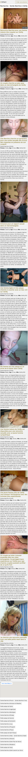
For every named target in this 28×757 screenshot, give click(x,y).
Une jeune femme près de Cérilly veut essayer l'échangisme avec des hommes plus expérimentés (13, 494)
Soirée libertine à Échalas (7, 715)
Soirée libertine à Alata (6, 735)
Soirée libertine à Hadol (20, 735)
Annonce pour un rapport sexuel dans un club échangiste (12, 225)
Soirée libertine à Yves (21, 700)
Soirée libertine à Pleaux (7, 730)
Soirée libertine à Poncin (7, 700)
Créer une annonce (21, 2)
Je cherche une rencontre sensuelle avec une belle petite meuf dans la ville (13, 639)
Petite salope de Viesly (6, 747)
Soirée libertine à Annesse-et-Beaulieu (10, 703)
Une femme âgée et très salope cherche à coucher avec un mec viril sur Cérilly (13, 290)
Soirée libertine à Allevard (7, 738)
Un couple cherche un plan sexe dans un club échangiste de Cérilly (13, 84)
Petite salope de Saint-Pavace (8, 732)
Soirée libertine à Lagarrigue (8, 709)
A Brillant (3, 2)
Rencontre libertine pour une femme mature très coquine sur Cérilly (13, 31)
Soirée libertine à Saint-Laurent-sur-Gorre (11, 750)
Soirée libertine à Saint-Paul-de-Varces (10, 741)
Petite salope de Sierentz (7, 718)
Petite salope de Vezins (6, 706)
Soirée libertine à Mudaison (7, 744)
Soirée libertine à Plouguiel (7, 727)
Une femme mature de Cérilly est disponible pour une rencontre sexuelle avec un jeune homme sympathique (12, 432)
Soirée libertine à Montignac (7, 712)
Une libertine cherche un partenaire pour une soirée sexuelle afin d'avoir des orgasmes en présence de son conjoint (13, 141)
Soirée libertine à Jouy (6, 724)
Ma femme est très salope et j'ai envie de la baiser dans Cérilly (12, 367)
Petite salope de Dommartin (7, 721)
